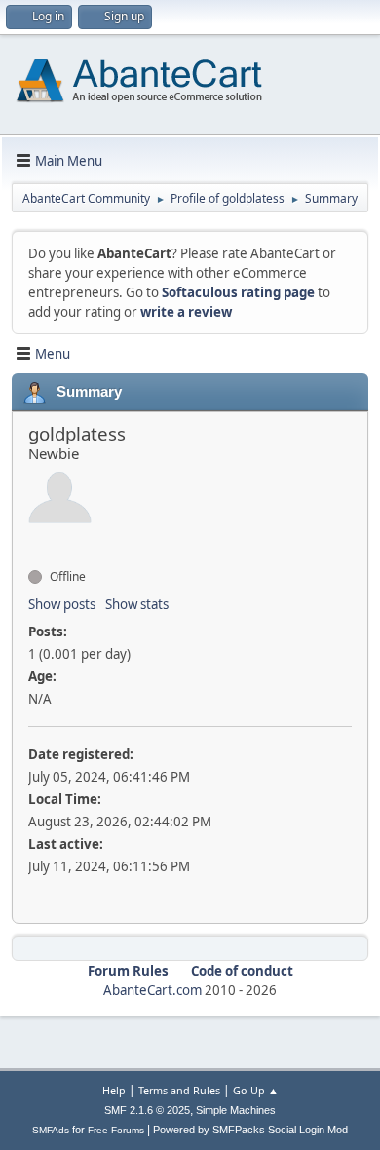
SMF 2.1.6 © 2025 (147, 1110)
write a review (186, 312)
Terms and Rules (179, 1090)
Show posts (61, 604)
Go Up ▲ (256, 1090)
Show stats (137, 604)
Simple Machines (236, 1110)
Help (114, 1090)
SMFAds (50, 1130)
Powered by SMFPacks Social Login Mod (250, 1129)
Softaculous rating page (238, 292)
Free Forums (116, 1130)
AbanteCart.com (152, 990)
